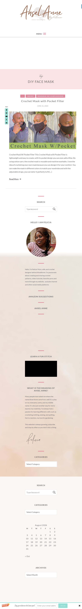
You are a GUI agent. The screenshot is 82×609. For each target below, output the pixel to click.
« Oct (27, 556)
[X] (6, 119)
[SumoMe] (6, 122)
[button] (41, 605)
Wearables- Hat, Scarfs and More (51, 96)
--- (22, 96)
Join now (62, 605)
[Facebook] (6, 110)
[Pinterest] (6, 113)
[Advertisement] (41, 53)
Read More (14, 179)
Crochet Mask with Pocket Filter (42, 101)
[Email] (6, 116)
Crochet (30, 96)
